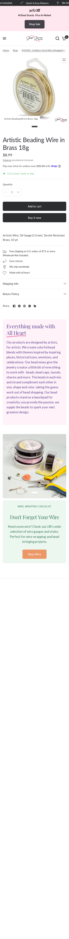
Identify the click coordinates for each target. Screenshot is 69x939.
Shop (15, 50)
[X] (19, 306)
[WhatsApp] (29, 306)
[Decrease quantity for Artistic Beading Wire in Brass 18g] (6, 192)
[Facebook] (14, 306)
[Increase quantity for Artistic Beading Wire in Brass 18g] (18, 192)
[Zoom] (64, 59)
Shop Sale (34, 24)
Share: (6, 306)
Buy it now (34, 217)
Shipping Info (11, 283)
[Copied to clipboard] (35, 306)
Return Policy (11, 294)
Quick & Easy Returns (35, 3)
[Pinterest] (24, 306)
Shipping (7, 160)
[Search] (57, 38)
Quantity (8, 184)
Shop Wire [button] (34, 554)
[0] (63, 38)
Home (6, 50)
